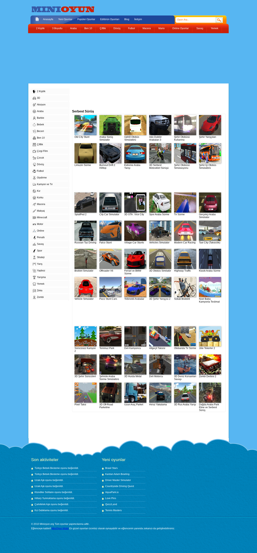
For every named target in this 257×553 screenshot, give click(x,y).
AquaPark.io (112, 492)
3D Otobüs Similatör (160, 270)
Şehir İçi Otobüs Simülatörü (207, 166)
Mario (161, 28)
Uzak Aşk (40, 480)
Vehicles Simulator (159, 242)
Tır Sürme (179, 214)
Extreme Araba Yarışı (132, 166)
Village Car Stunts (134, 242)
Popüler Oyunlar (86, 19)
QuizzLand (111, 504)
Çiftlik (103, 28)
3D (38, 98)
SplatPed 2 (80, 214)
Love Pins (110, 498)
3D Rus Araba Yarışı (185, 404)
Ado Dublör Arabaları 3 (155, 138)
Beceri (40, 131)
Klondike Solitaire (44, 492)
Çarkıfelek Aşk (42, 504)
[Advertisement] (125, 58)
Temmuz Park (106, 348)
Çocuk (40, 157)
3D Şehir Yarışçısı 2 (159, 299)
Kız (38, 190)
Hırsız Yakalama (158, 404)
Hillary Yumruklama (45, 498)
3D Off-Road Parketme (106, 406)
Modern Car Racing (185, 242)
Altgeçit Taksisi (157, 348)
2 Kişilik (40, 28)
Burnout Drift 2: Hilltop (107, 166)
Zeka (39, 290)
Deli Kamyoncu (132, 348)
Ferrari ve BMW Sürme (132, 272)
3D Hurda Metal (133, 376)
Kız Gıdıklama (42, 510)
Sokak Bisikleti (182, 299)
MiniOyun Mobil (60, 528)
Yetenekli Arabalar (134, 299)
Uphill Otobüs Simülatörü (131, 138)
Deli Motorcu (156, 376)
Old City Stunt (81, 137)
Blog (126, 19)
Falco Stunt (105, 242)
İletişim (138, 19)
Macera (147, 28)
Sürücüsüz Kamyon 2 (85, 349)
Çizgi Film (42, 151)
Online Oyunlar (180, 28)
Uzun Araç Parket (133, 404)
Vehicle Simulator (84, 299)
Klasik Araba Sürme (209, 270)
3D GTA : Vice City (134, 214)
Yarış (39, 264)
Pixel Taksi (80, 404)
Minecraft (42, 217)
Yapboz (41, 270)
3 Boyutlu (57, 28)
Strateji (41, 257)
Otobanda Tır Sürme (185, 348)
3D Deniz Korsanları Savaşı (185, 378)
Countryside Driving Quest (119, 486)
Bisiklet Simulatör (83, 270)
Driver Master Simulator (118, 480)
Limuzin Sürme (82, 165)
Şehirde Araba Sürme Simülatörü (109, 378)
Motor (40, 224)
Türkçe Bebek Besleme (47, 468)
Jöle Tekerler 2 (207, 348)
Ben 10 (88, 28)
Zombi (40, 297)
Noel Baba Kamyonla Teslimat (209, 300)
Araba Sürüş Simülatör (106, 138)
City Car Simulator (109, 214)
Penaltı (41, 237)
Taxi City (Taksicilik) (209, 242)
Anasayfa (48, 19)
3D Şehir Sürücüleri (85, 376)
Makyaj (41, 210)
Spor (39, 250)
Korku (40, 197)
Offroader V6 (106, 270)
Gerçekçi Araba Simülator (207, 216)
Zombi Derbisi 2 (207, 376)
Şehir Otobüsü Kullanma (182, 138)
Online (40, 230)
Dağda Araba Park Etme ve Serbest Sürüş (209, 407)
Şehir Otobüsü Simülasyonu (182, 166)
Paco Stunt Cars (108, 299)
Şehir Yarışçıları (207, 137)
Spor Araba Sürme (159, 214)
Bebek (40, 124)
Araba (73, 28)
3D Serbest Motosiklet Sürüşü (159, 166)
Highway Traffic (182, 270)
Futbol (131, 28)
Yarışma (41, 277)
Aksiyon (41, 104)
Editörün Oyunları (109, 19)
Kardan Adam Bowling (117, 474)
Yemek (214, 28)
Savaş (199, 28)
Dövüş (116, 28)
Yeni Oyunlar (65, 19)
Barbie (40, 117)
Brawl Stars (111, 468)
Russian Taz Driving (85, 242)
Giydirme (42, 177)
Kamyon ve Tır (45, 184)
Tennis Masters (113, 510)
